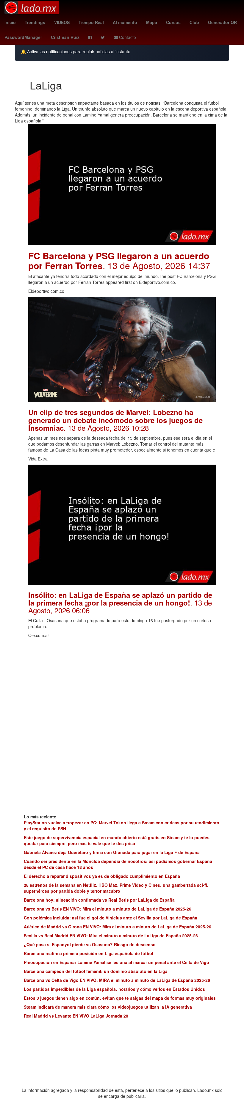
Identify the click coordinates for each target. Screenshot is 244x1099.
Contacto (127, 37)
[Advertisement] (122, 682)
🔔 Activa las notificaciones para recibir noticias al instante (75, 51)
